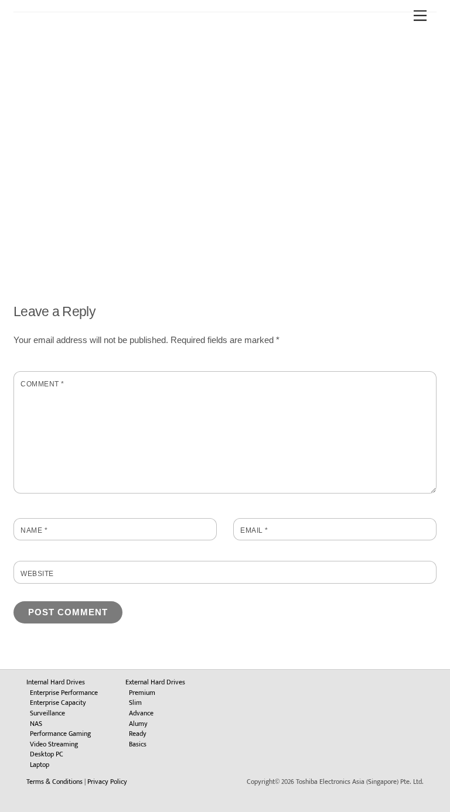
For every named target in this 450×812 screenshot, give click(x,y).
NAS (36, 723)
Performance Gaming (60, 733)
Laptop (39, 764)
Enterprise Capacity (58, 702)
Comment (42, 384)
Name (34, 530)
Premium (142, 692)
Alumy (138, 723)
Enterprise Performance (64, 692)
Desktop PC (46, 754)
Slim (135, 702)
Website (37, 574)
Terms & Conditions (54, 781)
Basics (137, 744)
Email (254, 530)
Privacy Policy (107, 781)
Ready (137, 733)
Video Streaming (54, 744)
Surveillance (47, 713)
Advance (141, 713)
